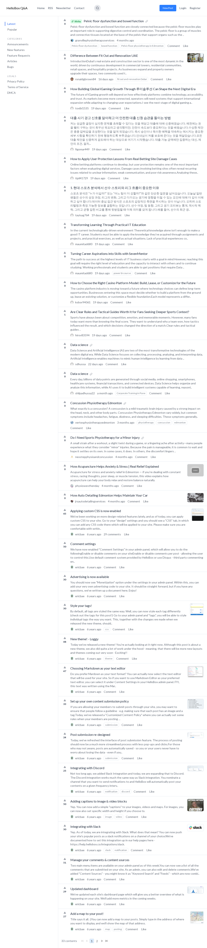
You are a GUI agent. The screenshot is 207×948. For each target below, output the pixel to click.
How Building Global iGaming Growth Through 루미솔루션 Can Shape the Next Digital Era (132, 89)
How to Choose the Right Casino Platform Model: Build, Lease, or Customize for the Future (132, 283)
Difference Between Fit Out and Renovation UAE (104, 55)
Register (195, 8)
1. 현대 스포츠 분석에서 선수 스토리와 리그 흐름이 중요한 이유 (114, 188)
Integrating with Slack (85, 826)
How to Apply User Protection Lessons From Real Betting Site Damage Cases (123, 159)
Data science (79, 345)
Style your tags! (81, 605)
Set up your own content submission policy (99, 701)
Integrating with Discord (87, 768)
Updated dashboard (84, 889)
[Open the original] (146, 21)
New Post (168, 7)
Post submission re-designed (90, 734)
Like (185, 45)
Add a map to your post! (87, 913)
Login (183, 8)
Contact (79, 8)
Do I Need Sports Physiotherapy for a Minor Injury (105, 437)
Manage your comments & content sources (99, 860)
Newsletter (63, 8)
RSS (50, 8)
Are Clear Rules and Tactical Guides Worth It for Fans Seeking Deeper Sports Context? (129, 312)
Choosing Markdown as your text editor (98, 668)
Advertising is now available (89, 577)
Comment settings (83, 544)
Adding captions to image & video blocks (98, 801)
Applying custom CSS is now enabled (95, 511)
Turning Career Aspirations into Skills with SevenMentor (109, 253)
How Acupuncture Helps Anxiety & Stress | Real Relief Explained (114, 466)
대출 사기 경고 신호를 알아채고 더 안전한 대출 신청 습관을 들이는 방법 (120, 118)
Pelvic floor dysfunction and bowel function (114, 21)
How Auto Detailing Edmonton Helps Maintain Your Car (109, 495)
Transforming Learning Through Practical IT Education (108, 225)
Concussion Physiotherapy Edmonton (96, 403)
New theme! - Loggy (84, 639)
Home (41, 8)
